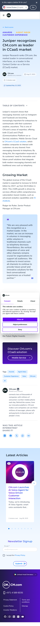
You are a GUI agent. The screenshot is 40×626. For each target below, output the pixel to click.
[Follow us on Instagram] (9, 616)
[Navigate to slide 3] (15, 528)
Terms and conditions (26, 601)
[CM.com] (9, 15)
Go (33, 7)
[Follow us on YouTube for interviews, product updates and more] (22, 616)
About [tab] (32, 301)
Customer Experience (15, 35)
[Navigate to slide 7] (28, 528)
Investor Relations (10, 610)
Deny (20, 329)
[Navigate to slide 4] (18, 528)
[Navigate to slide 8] (31, 528)
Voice (24, 376)
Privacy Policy (20, 555)
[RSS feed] (18, 616)
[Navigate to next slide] (34, 483)
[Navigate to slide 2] (12, 528)
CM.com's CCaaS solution (15, 141)
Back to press (9, 27)
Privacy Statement (10, 600)
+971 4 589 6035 (14, 592)
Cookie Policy (8, 606)
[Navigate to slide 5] (21, 528)
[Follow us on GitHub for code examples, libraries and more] (5, 616)
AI (5, 381)
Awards (7, 32)
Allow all (20, 319)
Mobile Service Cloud (19, 358)
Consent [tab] (7, 301)
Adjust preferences (20, 324)
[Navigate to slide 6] (24, 528)
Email (7, 546)
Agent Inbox (23, 32)
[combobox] (15, 7)
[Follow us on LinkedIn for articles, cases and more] (14, 616)
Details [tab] (20, 301)
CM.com (11, 73)
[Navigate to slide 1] (8, 528)
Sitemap (25, 606)
